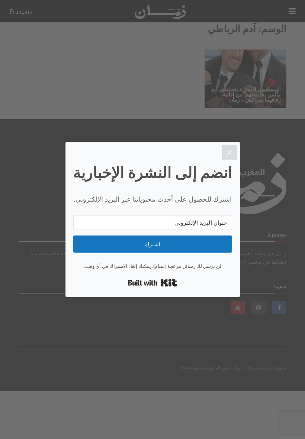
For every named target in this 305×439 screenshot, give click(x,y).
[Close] (229, 152)
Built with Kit (152, 282)
